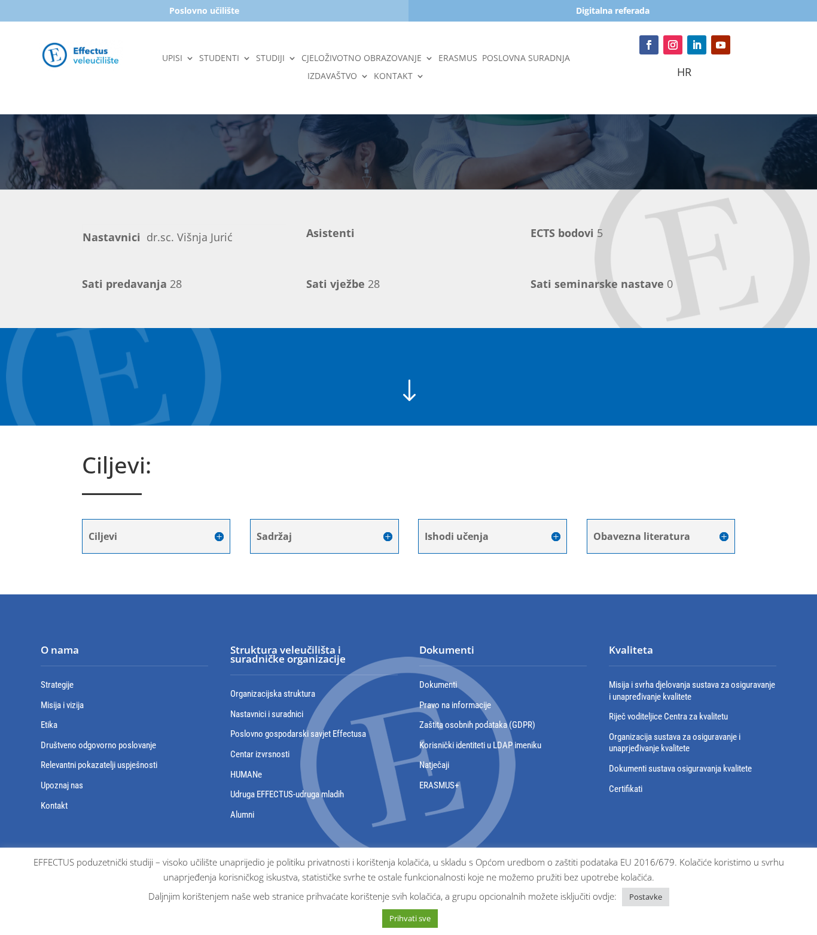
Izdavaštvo (332, 76)
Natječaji (434, 765)
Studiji (270, 58)
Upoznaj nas (62, 785)
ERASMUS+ (439, 785)
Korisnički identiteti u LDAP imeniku (480, 745)
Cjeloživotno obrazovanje (361, 58)
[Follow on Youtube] (720, 44)
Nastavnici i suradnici (266, 714)
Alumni (242, 814)
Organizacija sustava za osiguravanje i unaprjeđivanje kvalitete (674, 742)
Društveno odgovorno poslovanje (98, 745)
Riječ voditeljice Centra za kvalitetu (668, 716)
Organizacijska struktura (272, 693)
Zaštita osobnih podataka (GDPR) (477, 725)
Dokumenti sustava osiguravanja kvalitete (680, 768)
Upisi (172, 58)
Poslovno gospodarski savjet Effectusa (298, 733)
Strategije (57, 684)
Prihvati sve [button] (410, 918)
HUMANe (246, 774)
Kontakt (393, 76)
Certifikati (625, 789)
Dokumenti (438, 684)
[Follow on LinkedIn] (696, 44)
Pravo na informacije (455, 705)
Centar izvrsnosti (259, 754)
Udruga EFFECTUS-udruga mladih (287, 794)
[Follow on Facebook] (649, 44)
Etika (49, 725)
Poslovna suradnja (526, 58)
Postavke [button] (645, 896)
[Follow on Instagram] (672, 44)
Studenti (219, 58)
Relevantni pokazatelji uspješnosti (99, 765)
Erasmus (457, 58)
